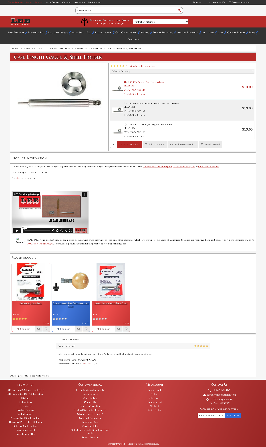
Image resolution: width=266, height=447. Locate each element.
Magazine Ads (90, 422)
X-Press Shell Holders (25, 425)
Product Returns (25, 414)
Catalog (66, 2)
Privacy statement (25, 429)
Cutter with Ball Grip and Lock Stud (71, 305)
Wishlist (154, 406)
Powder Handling (163, 32)
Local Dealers (52, 2)
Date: (74, 359)
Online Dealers (15, 2)
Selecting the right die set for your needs (90, 431)
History (25, 398)
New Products (16, 32)
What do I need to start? (90, 414)
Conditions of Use (25, 433)
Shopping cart (154, 402)
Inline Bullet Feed (81, 32)
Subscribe (232, 415)
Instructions (94, 2)
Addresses (154, 398)
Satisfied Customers (90, 418)
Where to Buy (90, 398)
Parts (252, 32)
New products (90, 394)
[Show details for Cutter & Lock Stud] (31, 282)
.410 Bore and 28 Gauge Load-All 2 (25, 390)
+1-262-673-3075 (219, 390)
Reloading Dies (36, 32)
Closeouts (133, 39)
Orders (154, 394)
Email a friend (212, 144)
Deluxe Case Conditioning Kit (157, 166)
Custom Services (236, 32)
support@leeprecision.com (219, 394)
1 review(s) (132, 65)
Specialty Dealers (34, 2)
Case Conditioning (126, 32)
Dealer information (90, 406)
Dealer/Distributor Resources (90, 410)
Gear (220, 32)
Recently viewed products (90, 390)
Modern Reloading (187, 32)
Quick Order (154, 410)
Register (197, 2)
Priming (145, 32)
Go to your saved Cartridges (110, 23)
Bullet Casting (103, 32)
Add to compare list (184, 144)
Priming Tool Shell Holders (25, 418)
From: (61, 359)
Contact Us (90, 402)
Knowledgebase (90, 437)
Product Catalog (25, 410)
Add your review (147, 65)
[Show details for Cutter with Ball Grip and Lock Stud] (71, 282)
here (19, 178)
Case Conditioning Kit (184, 166)
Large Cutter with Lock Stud (111, 303)
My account (154, 390)
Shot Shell (208, 32)
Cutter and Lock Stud (208, 166)
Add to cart (129, 144)
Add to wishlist (157, 144)
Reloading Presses (58, 32)
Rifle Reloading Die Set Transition (25, 394)
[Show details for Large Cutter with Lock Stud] (111, 282)
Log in (207, 2)
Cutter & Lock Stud (31, 303)
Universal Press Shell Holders (25, 422)
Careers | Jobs (90, 425)
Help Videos (79, 2)
